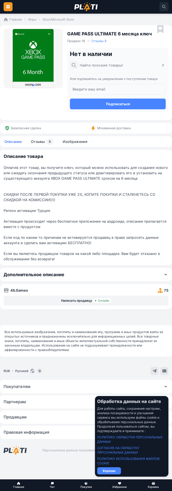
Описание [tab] (13, 141)
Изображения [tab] (75, 141)
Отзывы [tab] (41, 141)
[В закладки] (160, 29)
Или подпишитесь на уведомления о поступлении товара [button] (114, 79)
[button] (18, 485)
